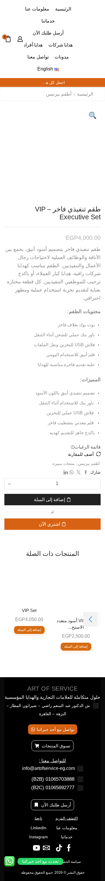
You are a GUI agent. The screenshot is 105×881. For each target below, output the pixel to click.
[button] (90, 619)
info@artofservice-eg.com (48, 768)
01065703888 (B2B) (53, 779)
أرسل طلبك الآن (48, 32)
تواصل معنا (38, 56)
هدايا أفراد (33, 44)
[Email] (46, 847)
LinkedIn (38, 827)
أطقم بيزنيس (58, 94)
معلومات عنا (37, 8)
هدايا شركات (60, 44)
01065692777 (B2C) (52, 787)
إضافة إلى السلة (49, 499)
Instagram (38, 837)
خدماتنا (48, 20)
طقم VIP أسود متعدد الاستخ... (76, 624)
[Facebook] (68, 847)
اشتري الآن (49, 524)
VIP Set (29, 610)
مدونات (62, 56)
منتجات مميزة (63, 463)
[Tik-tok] (59, 847)
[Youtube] (36, 847)
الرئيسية (63, 8)
